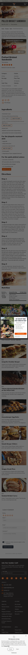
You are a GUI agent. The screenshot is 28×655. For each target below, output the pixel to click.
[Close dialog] (26, 317)
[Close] (26, 636)
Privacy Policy (6, 646)
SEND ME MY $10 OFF (20, 333)
